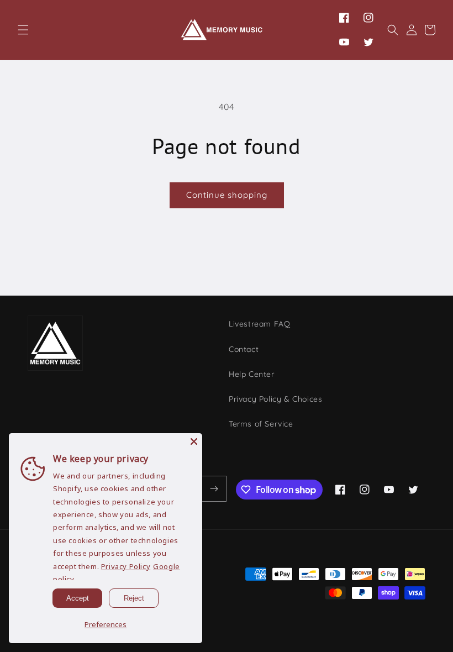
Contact (244, 349)
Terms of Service (261, 424)
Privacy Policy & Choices (275, 399)
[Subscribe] (214, 489)
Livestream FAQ (259, 324)
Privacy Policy (125, 566)
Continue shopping (226, 195)
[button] (23, 30)
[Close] (193, 441)
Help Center (252, 374)
